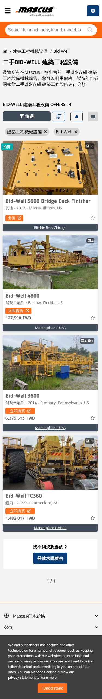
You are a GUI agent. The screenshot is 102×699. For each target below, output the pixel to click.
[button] (27, 116)
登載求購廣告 (50, 558)
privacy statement (22, 677)
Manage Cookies (44, 672)
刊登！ (93, 10)
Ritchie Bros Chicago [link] (50, 227)
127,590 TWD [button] (18, 318)
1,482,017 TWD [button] (20, 518)
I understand (52, 688)
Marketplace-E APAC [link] (50, 527)
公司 (9, 627)
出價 (11, 217)
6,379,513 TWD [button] (20, 418)
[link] (50, 168)
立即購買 (15, 310)
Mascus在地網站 (30, 616)
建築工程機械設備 (30, 51)
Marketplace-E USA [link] (50, 327)
